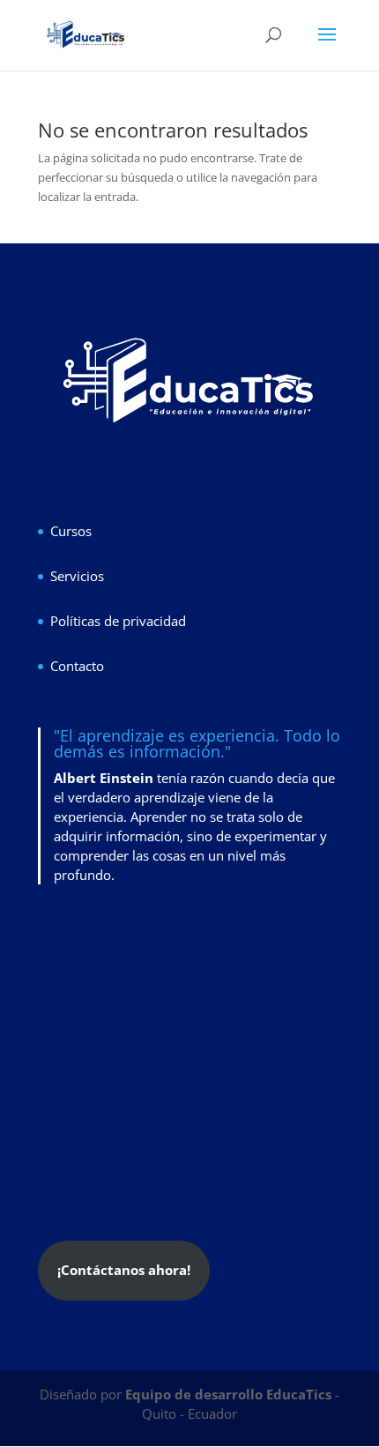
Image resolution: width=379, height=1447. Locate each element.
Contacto (77, 666)
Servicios (77, 576)
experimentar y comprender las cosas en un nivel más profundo (190, 855)
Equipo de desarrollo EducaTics (230, 1394)
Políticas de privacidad (118, 621)
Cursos (71, 531)
